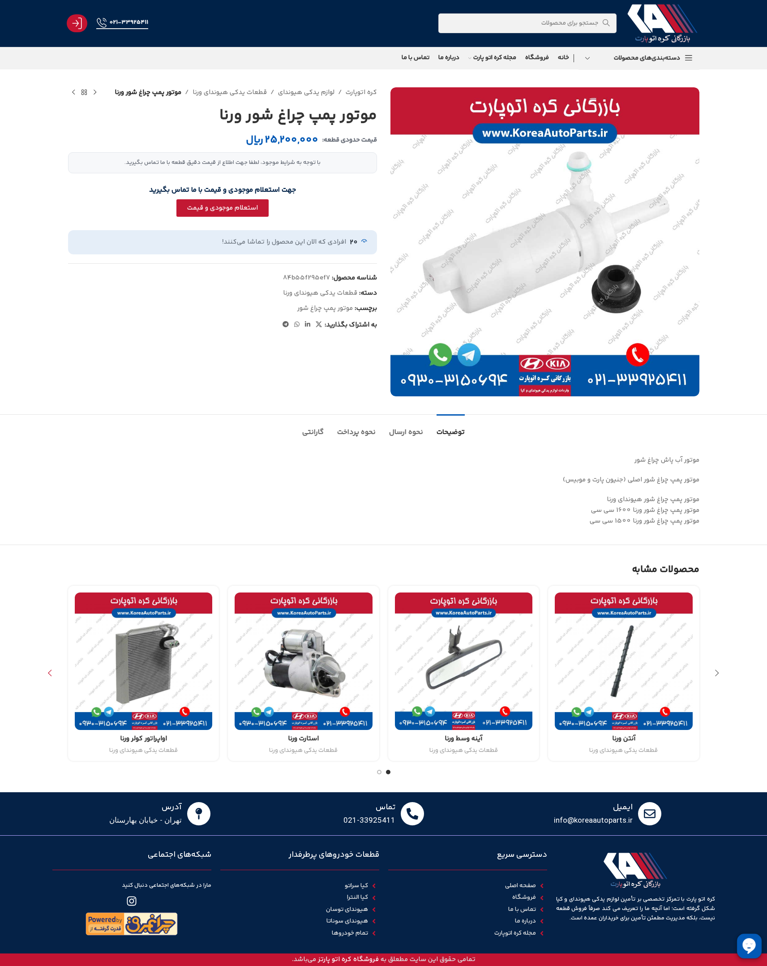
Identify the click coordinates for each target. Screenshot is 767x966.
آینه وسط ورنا (463, 739)
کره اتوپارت (361, 92)
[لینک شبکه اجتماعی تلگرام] (285, 324)
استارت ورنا (303, 739)
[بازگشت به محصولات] (84, 92)
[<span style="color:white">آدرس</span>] (198, 813)
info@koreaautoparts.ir (593, 820)
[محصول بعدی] (73, 92)
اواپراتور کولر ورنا (143, 739)
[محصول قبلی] (95, 92)
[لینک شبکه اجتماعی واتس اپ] (296, 324)
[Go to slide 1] (388, 772)
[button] (717, 673)
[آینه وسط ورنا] (464, 661)
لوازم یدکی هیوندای (306, 92)
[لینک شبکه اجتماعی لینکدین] (307, 324)
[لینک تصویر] (131, 924)
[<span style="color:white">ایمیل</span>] (649, 813)
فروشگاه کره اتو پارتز (348, 959)
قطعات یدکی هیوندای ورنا (230, 92)
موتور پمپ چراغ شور (325, 308)
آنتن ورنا (623, 739)
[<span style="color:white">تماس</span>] (412, 813)
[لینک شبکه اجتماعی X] (319, 324)
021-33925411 (128, 22)
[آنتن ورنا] (624, 661)
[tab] (451, 428)
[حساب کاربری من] (77, 23)
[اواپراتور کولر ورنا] (144, 661)
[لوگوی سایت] (662, 23)
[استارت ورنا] (304, 661)
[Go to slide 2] (379, 772)
